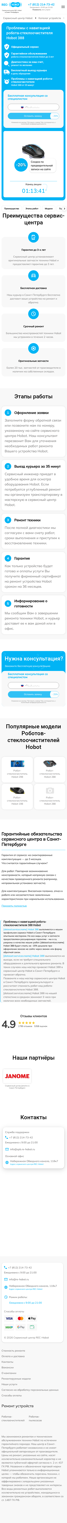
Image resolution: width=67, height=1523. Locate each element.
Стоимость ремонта (13, 1350)
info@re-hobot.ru (19, 1279)
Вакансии (8, 1367)
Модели (49, 208)
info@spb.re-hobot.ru (22, 1149)
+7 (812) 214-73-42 (41, 4)
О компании (9, 1373)
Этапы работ (32, 208)
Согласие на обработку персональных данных (30, 1389)
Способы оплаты (12, 1395)
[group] (17, 1079)
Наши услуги (9, 1384)
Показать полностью (14, 905)
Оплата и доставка (13, 1356)
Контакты (7, 1361)
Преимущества (11, 208)
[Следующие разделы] (64, 208)
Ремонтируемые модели (16, 1378)
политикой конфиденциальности (33, 124)
